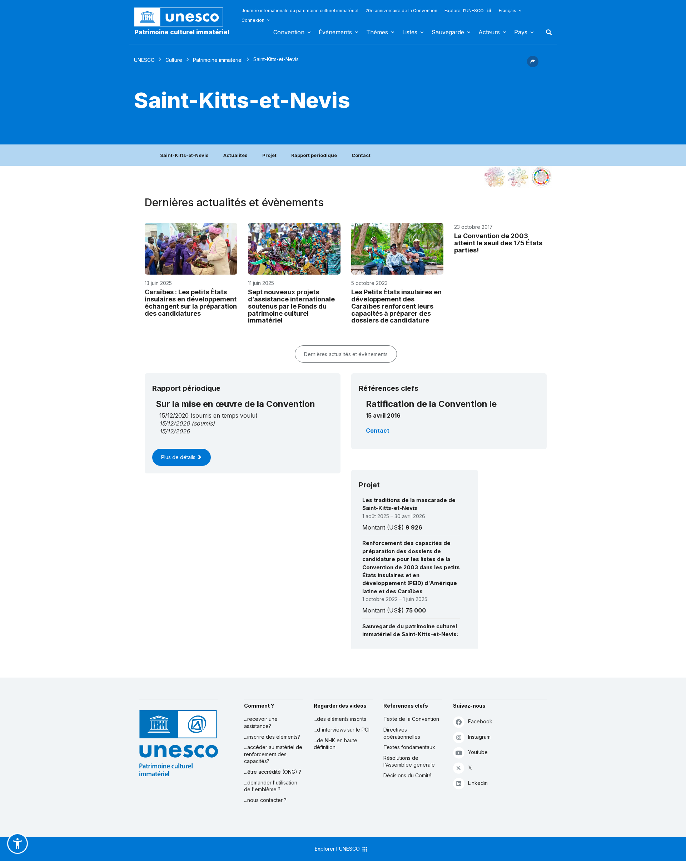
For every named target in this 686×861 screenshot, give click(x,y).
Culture (173, 60)
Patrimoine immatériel (218, 60)
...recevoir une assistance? (261, 722)
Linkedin (478, 783)
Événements (335, 32)
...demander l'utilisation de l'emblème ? (270, 786)
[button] (532, 65)
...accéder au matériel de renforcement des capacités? (273, 754)
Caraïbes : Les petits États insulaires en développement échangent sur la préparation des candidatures (191, 302)
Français (507, 10)
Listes (409, 32)
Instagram (479, 737)
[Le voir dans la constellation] (495, 177)
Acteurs (489, 32)
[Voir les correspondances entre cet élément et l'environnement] (518, 177)
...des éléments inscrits (340, 719)
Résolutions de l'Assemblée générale (409, 761)
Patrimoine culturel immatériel (181, 32)
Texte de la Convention (411, 719)
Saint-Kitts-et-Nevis (184, 155)
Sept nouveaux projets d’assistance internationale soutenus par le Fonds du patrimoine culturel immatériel (291, 306)
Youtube (478, 752)
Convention (288, 32)
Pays (520, 32)
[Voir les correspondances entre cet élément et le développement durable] (541, 177)
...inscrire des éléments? (272, 737)
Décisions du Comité (407, 775)
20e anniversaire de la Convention (401, 10)
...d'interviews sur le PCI (341, 730)
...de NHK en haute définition (335, 744)
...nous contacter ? (265, 800)
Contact (361, 155)
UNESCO (144, 60)
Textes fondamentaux (409, 747)
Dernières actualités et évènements (346, 354)
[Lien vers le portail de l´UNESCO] (182, 17)
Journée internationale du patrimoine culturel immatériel (300, 10)
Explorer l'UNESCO (464, 10)
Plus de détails (179, 457)
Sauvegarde (448, 32)
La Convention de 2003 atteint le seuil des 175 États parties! (498, 243)
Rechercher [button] (547, 32)
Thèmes (377, 32)
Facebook (480, 721)
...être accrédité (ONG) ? (272, 772)
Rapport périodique (314, 155)
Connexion (253, 20)
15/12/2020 (174, 423)
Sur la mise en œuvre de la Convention (235, 404)
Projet (269, 155)
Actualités (235, 155)
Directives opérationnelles (401, 733)
